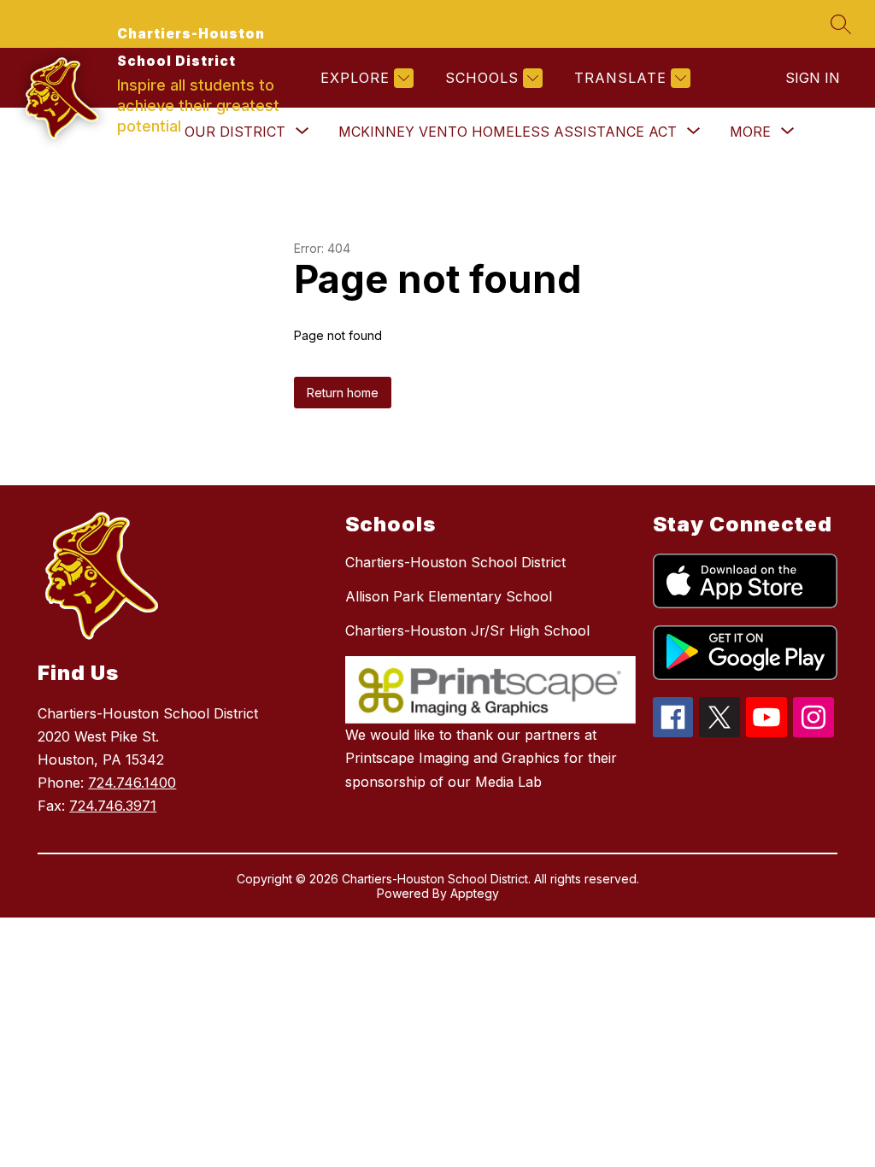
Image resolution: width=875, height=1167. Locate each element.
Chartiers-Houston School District (455, 562)
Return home (343, 392)
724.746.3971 (112, 805)
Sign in (812, 77)
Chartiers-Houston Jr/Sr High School (467, 630)
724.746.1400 (132, 782)
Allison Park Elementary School (448, 596)
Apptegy (474, 893)
